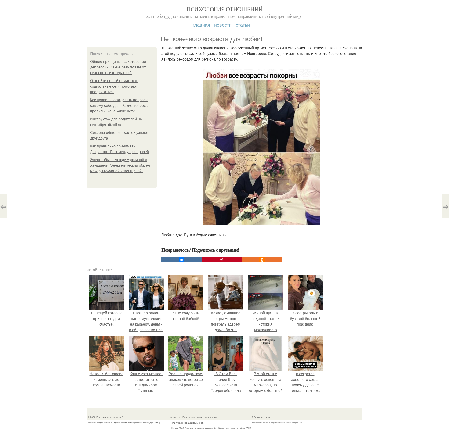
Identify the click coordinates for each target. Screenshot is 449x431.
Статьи (243, 24)
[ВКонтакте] (181, 259)
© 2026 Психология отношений (105, 417)
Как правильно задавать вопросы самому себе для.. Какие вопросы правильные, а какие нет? (119, 105)
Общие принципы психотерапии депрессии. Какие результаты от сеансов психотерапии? (118, 67)
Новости (223, 24)
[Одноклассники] (262, 259)
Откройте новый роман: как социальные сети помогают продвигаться (114, 86)
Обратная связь (261, 417)
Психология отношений (224, 9)
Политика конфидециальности (187, 422)
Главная (201, 24)
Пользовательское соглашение (200, 417)
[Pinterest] (222, 259)
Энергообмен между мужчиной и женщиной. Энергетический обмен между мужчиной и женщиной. (120, 165)
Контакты (175, 417)
